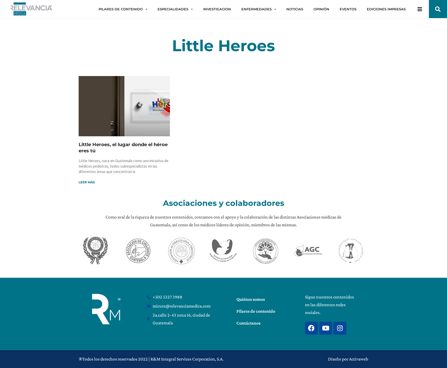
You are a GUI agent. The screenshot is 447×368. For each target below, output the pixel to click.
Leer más (87, 182)
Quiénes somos (250, 299)
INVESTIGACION (217, 9)
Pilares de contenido (255, 311)
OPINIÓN (321, 9)
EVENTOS (348, 9)
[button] (438, 9)
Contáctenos (248, 323)
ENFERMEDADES (256, 9)
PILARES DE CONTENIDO (121, 9)
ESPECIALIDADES (173, 9)
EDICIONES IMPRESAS (386, 9)
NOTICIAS (294, 9)
